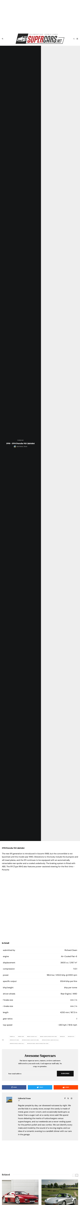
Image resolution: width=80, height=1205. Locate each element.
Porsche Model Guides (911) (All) (51, 1040)
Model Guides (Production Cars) (49, 1036)
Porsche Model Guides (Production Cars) (38, 1043)
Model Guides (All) (32, 1036)
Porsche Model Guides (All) (17, 1043)
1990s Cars (21, 1036)
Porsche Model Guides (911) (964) (31, 1040)
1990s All (13, 1036)
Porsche (20, 440)
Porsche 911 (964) (15, 1040)
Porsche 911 (71, 1036)
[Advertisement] (40, 15)
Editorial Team (22, 446)
